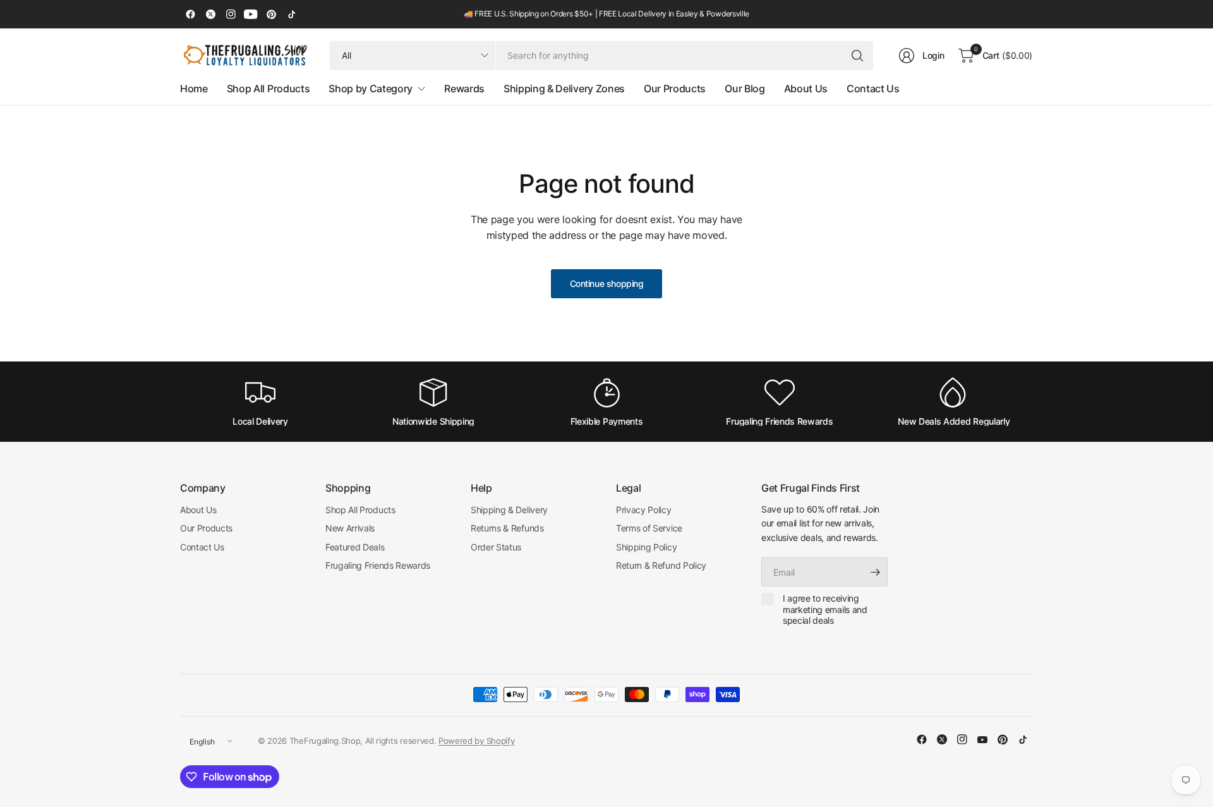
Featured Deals (355, 547)
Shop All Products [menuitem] (268, 88)
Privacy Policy (644, 509)
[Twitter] (210, 14)
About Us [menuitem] (806, 88)
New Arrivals (350, 528)
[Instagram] (230, 14)
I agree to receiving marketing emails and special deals (825, 609)
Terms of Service (649, 528)
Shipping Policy (646, 547)
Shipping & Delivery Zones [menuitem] (564, 88)
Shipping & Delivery (509, 509)
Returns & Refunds (507, 528)
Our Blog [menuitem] (744, 88)
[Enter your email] (875, 571)
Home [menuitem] (194, 88)
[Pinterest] (271, 14)
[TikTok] (291, 14)
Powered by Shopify (476, 741)
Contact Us (202, 547)
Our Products (206, 528)
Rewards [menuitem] (464, 88)
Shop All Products (360, 509)
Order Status (496, 547)
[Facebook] (190, 14)
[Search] (857, 55)
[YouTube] (251, 14)
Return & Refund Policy (661, 565)
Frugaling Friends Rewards (377, 565)
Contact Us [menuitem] (873, 88)
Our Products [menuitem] (675, 88)
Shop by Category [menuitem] (371, 88)
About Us (198, 509)
